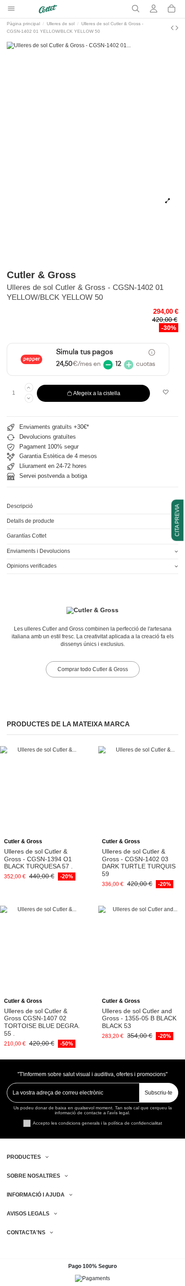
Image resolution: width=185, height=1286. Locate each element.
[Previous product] (173, 27)
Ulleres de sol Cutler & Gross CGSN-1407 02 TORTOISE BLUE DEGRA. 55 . (42, 1022)
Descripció (20, 506)
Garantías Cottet (26, 536)
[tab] (92, 506)
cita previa (177, 520)
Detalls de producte (30, 521)
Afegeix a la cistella (96, 393)
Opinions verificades (32, 566)
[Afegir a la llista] (166, 392)
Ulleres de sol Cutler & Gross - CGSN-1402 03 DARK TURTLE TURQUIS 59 (139, 862)
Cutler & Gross (41, 274)
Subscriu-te (158, 1093)
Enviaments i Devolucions (38, 551)
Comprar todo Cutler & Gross (92, 669)
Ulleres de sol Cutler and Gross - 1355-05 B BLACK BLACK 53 (139, 1018)
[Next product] (177, 27)
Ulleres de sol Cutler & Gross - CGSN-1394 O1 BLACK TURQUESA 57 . (38, 859)
